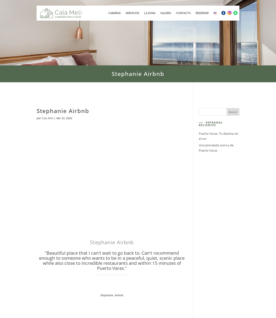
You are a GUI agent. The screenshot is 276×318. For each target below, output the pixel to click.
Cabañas (114, 13)
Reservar (202, 13)
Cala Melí (47, 118)
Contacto (183, 13)
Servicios (132, 13)
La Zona (149, 13)
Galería (165, 13)
